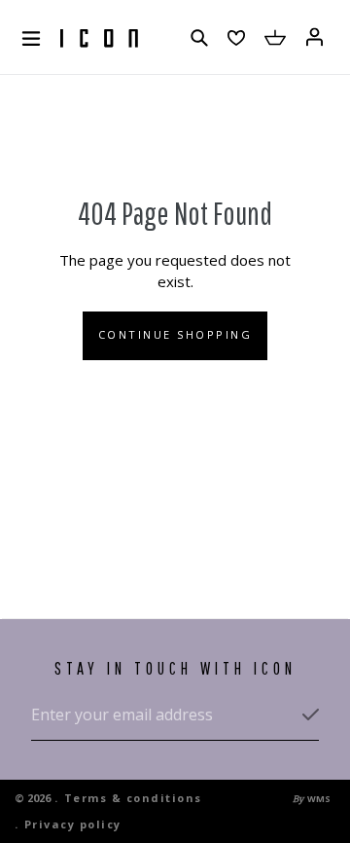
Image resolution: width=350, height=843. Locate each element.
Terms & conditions (133, 797)
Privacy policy (73, 824)
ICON (99, 39)
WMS (319, 798)
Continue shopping (175, 334)
